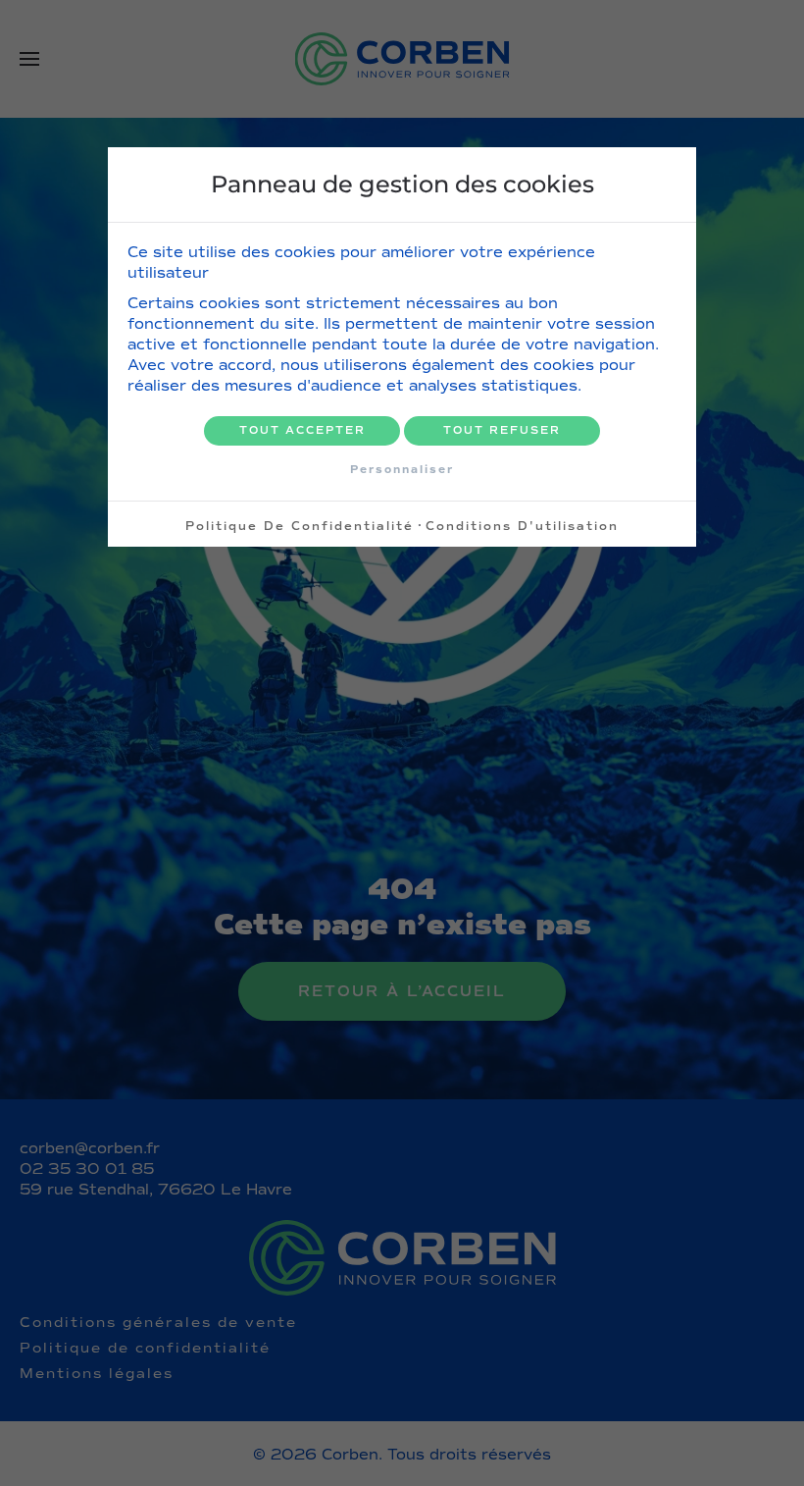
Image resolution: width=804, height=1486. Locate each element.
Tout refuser (502, 430)
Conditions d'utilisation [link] (522, 526)
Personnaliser (402, 469)
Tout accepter (302, 430)
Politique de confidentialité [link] (299, 526)
